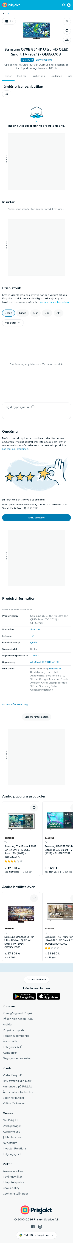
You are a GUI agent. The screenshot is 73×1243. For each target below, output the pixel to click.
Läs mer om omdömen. (15, 448)
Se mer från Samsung (15, 704)
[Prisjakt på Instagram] (40, 1226)
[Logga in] (69, 5)
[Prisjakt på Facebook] (33, 1226)
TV (7, 13)
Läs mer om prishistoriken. (54, 302)
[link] (21, 839)
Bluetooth (55, 668)
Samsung (35, 629)
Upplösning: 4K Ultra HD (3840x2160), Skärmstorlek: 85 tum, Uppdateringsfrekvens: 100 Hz (36, 66)
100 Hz (34, 655)
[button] (9, 21)
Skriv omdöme (44, 59)
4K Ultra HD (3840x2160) (44, 662)
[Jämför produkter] (67, 40)
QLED (33, 642)
